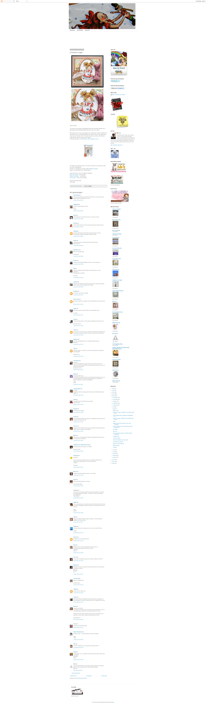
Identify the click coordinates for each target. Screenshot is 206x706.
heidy (119, 133)
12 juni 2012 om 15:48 (78, 431)
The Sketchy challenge (118, 441)
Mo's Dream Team (116, 219)
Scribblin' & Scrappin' (117, 280)
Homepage (89, 675)
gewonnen (87, 30)
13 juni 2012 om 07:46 (78, 532)
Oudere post (104, 675)
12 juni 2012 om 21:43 (78, 475)
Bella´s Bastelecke (77, 631)
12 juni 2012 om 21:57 (78, 485)
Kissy (114, 421)
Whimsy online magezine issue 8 (91, 139)
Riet (74, 268)
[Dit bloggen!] (86, 186)
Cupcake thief (116, 436)
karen (74, 215)
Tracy (74, 623)
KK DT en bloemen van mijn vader (120, 439)
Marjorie (75, 565)
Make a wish (116, 410)
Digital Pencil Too (116, 322)
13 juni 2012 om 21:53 (78, 592)
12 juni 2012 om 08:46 (78, 236)
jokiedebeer (76, 249)
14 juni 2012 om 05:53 (78, 639)
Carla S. (75, 426)
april (114, 451)
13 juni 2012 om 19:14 (78, 574)
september (115, 403)
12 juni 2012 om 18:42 (78, 451)
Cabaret (115, 447)
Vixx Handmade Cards (117, 312)
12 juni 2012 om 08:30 (78, 218)
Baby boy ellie (116, 445)
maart (114, 453)
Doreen (75, 260)
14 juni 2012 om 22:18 (78, 647)
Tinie (74, 348)
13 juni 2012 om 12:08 (78, 552)
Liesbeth (75, 281)
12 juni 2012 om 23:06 (78, 512)
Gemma (75, 223)
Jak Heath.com (115, 269)
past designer (80, 30)
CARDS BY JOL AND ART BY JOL (81, 444)
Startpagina (72, 30)
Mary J (75, 471)
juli (114, 407)
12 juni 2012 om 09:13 (78, 245)
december (115, 397)
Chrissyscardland (116, 209)
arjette (74, 308)
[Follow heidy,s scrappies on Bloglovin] (115, 82)
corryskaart (76, 360)
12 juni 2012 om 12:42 (78, 369)
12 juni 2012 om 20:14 (78, 467)
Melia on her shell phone (118, 443)
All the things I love (116, 258)
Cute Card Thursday (117, 248)
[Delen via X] (88, 186)
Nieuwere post (73, 675)
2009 (113, 463)
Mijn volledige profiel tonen (116, 145)
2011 (113, 459)
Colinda (75, 231)
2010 (113, 461)
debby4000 (75, 204)
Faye (74, 643)
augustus (115, 405)
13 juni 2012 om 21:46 (78, 584)
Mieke (74, 435)
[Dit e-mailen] (85, 186)
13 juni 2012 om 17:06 (78, 560)
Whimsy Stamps (94, 168)
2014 (113, 392)
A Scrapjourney (115, 237)
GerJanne (75, 455)
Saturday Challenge (116, 234)
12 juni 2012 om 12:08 (78, 335)
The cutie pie (73, 177)
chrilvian (75, 291)
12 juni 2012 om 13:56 (78, 404)
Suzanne (75, 408)
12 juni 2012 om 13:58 (78, 412)
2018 (113, 388)
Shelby (75, 526)
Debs (74, 545)
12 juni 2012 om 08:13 (78, 200)
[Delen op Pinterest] (91, 186)
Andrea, (75, 537)
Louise (74, 240)
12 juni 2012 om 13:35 (78, 384)
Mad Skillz (115, 429)
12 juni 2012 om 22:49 (78, 497)
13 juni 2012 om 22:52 (78, 602)
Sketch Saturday (116, 230)
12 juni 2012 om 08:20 (78, 210)
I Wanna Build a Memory (117, 290)
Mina (74, 664)
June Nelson (76, 195)
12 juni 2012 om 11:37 (78, 315)
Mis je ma (115, 431)
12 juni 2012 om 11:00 (78, 304)
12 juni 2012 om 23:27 (78, 522)
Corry (86, 165)
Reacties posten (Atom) (82, 678)
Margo (74, 374)
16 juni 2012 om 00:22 (78, 659)
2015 (113, 390)
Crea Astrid (76, 578)
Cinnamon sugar (116, 438)
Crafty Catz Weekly (74, 176)
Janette (75, 597)
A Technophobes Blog (117, 344)
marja (74, 479)
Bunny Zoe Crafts (74, 174)
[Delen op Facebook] (89, 186)
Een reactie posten (76, 673)
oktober (115, 401)
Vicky (74, 319)
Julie (74, 517)
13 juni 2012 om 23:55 (78, 619)
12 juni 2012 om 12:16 (78, 344)
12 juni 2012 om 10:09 (78, 264)
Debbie (75, 502)
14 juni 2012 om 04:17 (78, 627)
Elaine (74, 606)
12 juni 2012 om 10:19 (78, 277)
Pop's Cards (76, 299)
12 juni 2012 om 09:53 (78, 256)
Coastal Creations (116, 359)
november (115, 399)
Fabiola (75, 589)
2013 (113, 394)
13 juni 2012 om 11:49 (78, 540)
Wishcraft (114, 301)
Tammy (75, 416)
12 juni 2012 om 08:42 (78, 226)
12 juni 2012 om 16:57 (78, 440)
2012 (113, 395)
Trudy (74, 399)
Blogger (112, 702)
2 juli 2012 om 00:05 (77, 670)
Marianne (75, 339)
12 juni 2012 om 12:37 (78, 356)
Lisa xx (75, 557)
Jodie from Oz (115, 370)
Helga (74, 651)
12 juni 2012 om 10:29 (78, 286)
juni (114, 408)
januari (115, 457)
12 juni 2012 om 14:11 (78, 421)
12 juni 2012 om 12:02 (78, 325)
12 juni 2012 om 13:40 (78, 395)
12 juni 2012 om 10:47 (78, 294)
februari (115, 455)
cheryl (74, 329)
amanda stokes (76, 388)
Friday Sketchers (116, 380)
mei (114, 449)
